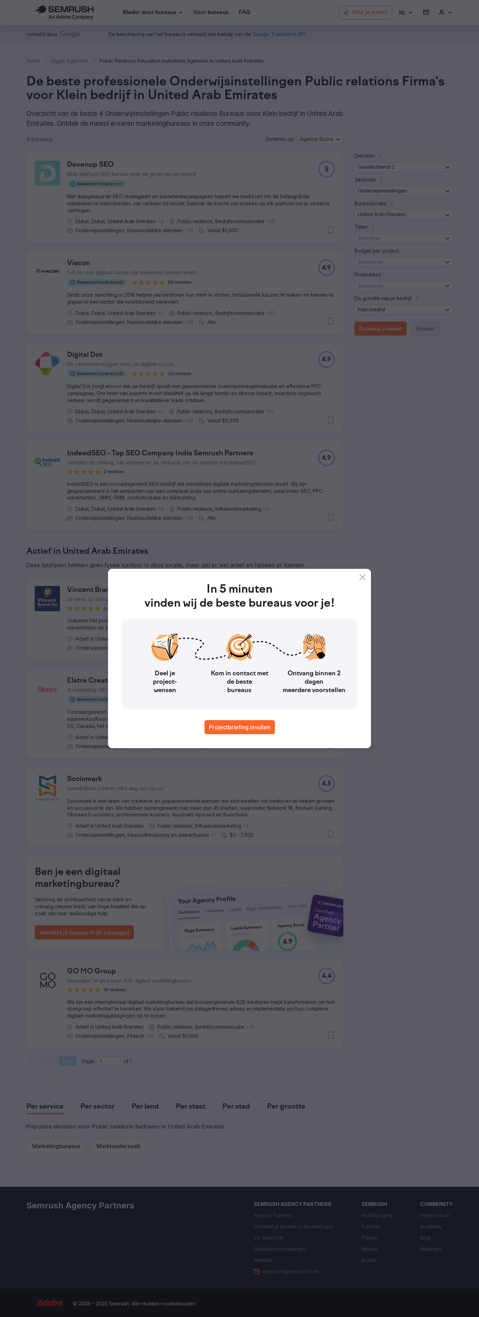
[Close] (362, 577)
